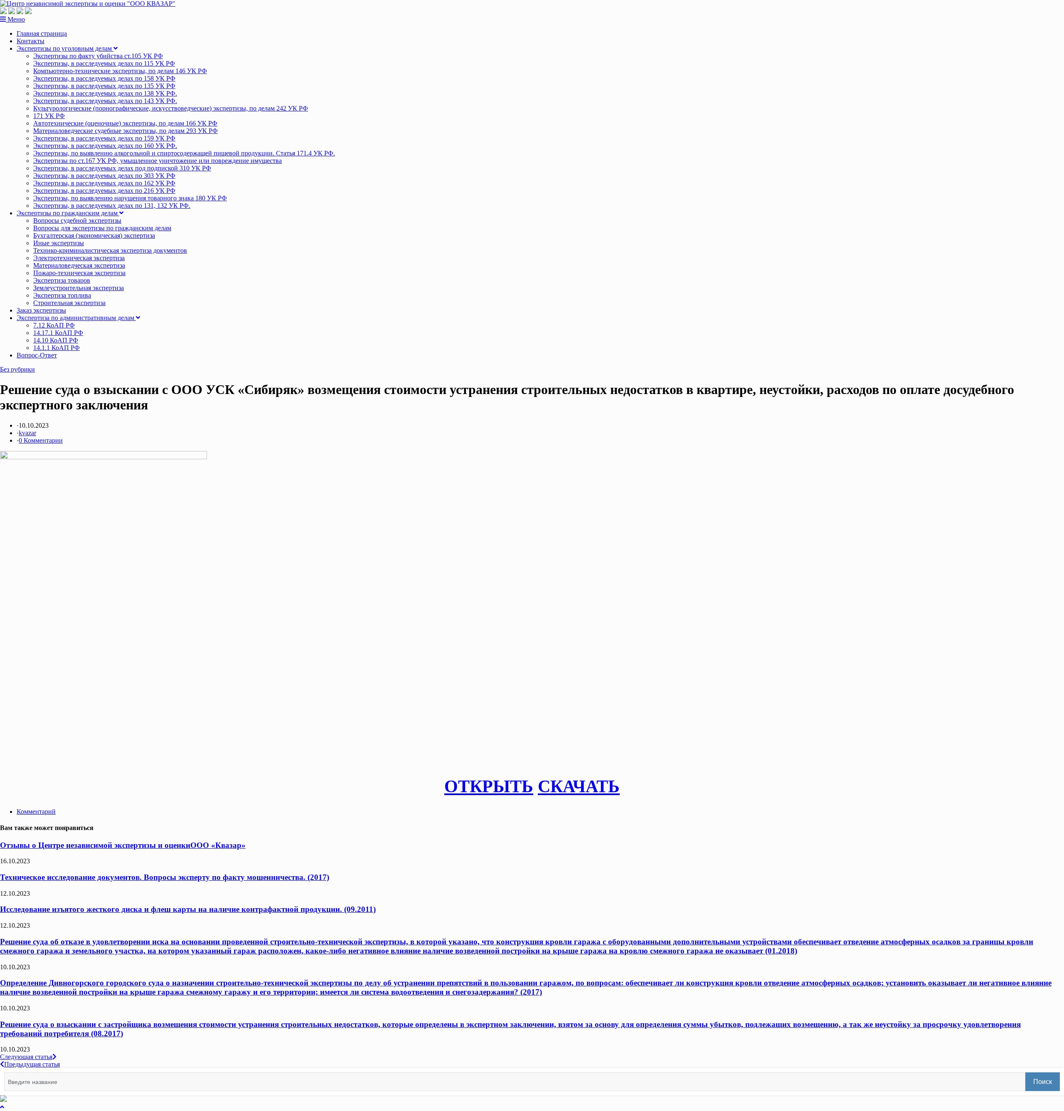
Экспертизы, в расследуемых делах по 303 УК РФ (104, 175)
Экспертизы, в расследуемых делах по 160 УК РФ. (105, 145)
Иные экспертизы (58, 242)
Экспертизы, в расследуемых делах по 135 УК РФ (104, 85)
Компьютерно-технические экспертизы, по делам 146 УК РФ (120, 70)
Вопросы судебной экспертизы (77, 220)
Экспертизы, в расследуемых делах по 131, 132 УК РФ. (111, 205)
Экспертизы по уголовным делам (65, 48)
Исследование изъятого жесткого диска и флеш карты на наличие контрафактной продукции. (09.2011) (188, 909)
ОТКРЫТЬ (488, 786)
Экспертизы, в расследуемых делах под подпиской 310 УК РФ (122, 168)
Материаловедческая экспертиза (79, 265)
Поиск (1042, 1081)
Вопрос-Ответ (37, 355)
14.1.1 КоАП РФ (56, 347)
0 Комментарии (41, 440)
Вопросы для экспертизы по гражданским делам (102, 228)
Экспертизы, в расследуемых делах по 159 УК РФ (104, 138)
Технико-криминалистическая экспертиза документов (110, 250)
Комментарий (36, 811)
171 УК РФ (49, 115)
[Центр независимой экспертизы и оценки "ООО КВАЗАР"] (87, 3)
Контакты (30, 40)
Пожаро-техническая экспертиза (79, 272)
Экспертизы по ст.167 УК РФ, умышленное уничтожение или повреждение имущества (157, 160)
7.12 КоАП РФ (54, 325)
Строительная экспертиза (69, 302)
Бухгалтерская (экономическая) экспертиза (94, 235)
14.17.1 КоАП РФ (58, 332)
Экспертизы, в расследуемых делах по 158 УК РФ (104, 78)
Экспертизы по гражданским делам (68, 213)
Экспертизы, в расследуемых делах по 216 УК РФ (104, 190)
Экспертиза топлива (62, 295)
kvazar (27, 432)
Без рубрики (17, 369)
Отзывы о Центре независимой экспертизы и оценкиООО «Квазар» (123, 845)
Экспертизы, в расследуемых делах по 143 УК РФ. (105, 100)
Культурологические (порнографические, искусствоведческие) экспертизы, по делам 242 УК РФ (170, 108)
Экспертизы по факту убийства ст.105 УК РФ (98, 55)
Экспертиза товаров (61, 280)
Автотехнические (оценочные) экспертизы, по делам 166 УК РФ (125, 123)
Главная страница (42, 33)
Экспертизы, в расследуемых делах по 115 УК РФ (104, 63)
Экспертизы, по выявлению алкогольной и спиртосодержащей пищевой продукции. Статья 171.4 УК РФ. (184, 153)
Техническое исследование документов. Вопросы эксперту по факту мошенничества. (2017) (164, 877)
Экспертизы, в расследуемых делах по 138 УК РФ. (105, 93)
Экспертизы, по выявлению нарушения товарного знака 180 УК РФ (130, 198)
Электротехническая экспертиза (79, 257)
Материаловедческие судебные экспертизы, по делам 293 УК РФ (125, 130)
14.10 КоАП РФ (55, 340)
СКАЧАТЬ (579, 786)
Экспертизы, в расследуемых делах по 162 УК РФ (104, 183)
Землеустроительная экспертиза (78, 287)
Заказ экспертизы (41, 310)
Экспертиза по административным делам (76, 317)
